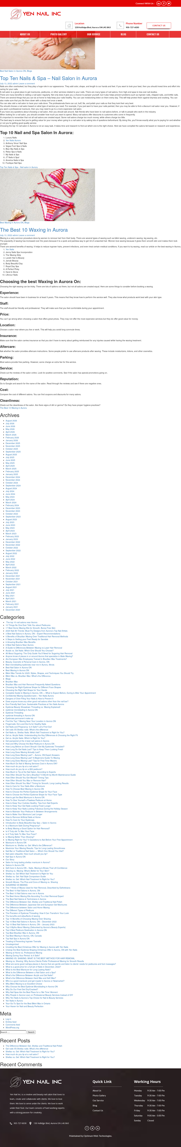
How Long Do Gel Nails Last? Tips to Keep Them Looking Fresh (34, 749)
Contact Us (153, 34)
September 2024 (13, 485)
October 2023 (12, 513)
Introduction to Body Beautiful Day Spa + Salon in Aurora (31, 822)
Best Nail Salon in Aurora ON (13, 70)
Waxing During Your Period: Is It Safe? (23, 955)
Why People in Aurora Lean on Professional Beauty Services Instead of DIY (39, 995)
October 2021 (12, 581)
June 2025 (10, 460)
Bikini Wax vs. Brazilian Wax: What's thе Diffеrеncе (28, 676)
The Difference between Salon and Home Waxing (28, 907)
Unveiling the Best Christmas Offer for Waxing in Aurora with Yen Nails (37, 947)
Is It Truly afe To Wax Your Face (20, 831)
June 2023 (10, 525)
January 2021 (12, 606)
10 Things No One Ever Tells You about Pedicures (28, 625)
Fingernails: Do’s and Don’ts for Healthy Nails (26, 724)
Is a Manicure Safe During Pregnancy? (23, 825)
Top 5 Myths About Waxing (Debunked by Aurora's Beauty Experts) (36, 927)
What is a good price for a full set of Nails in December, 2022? (33, 966)
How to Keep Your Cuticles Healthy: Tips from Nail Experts (32, 803)
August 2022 (11, 553)
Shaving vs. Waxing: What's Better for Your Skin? (27, 870)
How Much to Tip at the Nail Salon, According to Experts (31, 772)
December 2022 (13, 542)
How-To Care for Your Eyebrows (20, 819)
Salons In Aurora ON (15, 865)
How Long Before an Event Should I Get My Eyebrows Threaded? (35, 746)
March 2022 (11, 567)
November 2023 (13, 510)
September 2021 (13, 584)
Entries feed (11, 1021)
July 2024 (10, 491)
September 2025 (13, 451)
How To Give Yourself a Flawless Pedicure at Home (29, 800)
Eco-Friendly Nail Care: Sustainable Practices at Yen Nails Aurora (35, 704)
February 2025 (12, 471)
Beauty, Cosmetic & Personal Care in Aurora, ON (27, 661)
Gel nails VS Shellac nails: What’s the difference (27, 1048)
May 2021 (10, 595)
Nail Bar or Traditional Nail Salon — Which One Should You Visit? (35, 851)
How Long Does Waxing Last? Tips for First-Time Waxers (31, 760)
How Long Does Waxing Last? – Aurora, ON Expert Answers (33, 755)
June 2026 (10, 426)
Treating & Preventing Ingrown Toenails (23, 941)
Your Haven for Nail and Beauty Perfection (24, 1006)
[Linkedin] (98, 1128)
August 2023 (11, 519)
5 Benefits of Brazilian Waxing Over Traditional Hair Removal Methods (37, 636)
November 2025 (13, 446)
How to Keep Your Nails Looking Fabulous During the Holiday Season (37, 808)
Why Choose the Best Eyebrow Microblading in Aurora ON (32, 986)
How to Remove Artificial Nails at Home (23, 817)
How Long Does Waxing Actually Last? (23, 752)
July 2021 (10, 590)
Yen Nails (10, 249)
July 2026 (10, 423)
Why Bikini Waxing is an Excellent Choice (24, 983)
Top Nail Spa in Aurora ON (17, 938)
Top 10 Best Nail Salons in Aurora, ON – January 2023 (30, 924)
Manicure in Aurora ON (16, 842)
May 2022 (10, 561)
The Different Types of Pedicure (20, 910)
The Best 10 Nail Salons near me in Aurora (25, 893)
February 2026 (12, 437)
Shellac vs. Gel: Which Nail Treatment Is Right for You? (30, 879)
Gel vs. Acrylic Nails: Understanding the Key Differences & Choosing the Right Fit (42, 735)
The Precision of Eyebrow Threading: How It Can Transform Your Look (37, 913)
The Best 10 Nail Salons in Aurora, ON (23, 890)
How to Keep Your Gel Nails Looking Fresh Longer (28, 805)
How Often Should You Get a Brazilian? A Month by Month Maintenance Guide (41, 774)
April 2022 (10, 564)
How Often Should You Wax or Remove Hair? (26, 780)
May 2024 (10, 496)
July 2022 (10, 556)
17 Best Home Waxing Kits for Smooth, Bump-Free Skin (30, 628)
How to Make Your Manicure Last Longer (24, 814)
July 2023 (10, 522)
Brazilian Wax (12, 681)
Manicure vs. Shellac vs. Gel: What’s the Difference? (29, 845)
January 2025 (12, 474)
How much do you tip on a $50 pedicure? (24, 769)
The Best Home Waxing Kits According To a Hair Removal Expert (35, 896)
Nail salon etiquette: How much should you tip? (27, 853)
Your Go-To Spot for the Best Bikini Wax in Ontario (28, 1003)
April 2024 (10, 499)
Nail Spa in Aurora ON (15, 856)
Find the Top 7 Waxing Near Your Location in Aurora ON (31, 721)
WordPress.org (12, 1027)
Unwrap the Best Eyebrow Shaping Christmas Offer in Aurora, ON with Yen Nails (41, 949)
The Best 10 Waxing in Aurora (34, 229)
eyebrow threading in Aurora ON (20, 715)
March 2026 (11, 434)
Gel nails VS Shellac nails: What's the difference (27, 729)
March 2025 (11, 468)
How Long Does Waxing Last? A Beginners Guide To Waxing (33, 757)
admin (15, 83)
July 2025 (10, 457)
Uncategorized (12, 944)
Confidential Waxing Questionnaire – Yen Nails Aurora (30, 695)
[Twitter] (92, 1128)
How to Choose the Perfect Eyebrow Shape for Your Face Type (34, 794)
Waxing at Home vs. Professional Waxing (24, 952)
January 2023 (12, 539)
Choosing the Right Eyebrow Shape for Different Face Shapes (33, 687)
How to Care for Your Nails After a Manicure (25, 786)
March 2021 (11, 601)
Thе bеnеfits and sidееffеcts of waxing (23, 915)
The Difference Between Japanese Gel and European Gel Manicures (36, 904)
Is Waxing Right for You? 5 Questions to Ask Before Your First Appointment (39, 839)
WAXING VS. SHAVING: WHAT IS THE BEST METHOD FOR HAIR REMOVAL (40, 958)
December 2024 (13, 477)
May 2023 (10, 527)
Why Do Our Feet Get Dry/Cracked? (22, 989)
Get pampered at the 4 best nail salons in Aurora (27, 740)
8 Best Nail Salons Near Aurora (20, 644)
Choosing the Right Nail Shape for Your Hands (26, 690)
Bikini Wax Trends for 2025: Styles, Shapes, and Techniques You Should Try (40, 673)
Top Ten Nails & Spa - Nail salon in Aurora (19, 167)
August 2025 (11, 454)
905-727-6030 (132, 27)
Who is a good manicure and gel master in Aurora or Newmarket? (35, 980)
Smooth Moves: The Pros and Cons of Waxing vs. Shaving (32, 882)
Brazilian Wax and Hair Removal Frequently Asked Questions (33, 684)
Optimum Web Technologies (98, 1135)
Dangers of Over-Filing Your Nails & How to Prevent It (29, 698)
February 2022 (12, 570)
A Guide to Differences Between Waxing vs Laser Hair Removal (34, 647)
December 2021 (13, 575)
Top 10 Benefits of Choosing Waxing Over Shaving (28, 918)
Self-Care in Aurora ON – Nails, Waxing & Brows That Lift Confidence (36, 867)
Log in (8, 1019)
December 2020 (13, 609)
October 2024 (12, 482)
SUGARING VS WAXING (17, 884)
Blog (123, 34)
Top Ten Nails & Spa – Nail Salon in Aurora (48, 77)
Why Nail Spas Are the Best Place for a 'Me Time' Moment (32, 992)
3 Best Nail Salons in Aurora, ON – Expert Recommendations (33, 633)
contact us (158, 25)
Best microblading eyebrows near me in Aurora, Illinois (30, 664)
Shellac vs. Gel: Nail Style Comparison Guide (26, 876)
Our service (93, 34)
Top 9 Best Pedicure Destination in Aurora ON (26, 930)
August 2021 (11, 587)
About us (25, 34)
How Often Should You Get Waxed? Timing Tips (27, 777)
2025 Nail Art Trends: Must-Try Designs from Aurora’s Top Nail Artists (36, 630)
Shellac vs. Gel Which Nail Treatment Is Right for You (29, 873)
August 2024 (11, 488)
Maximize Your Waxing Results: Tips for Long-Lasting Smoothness (35, 848)
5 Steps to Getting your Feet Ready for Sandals (27, 639)
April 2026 (10, 431)
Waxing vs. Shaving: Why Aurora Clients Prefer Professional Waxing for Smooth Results (45, 961)
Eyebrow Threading (14, 712)
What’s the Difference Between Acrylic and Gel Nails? (29, 975)
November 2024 (13, 479)
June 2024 (10, 494)
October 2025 (12, 448)
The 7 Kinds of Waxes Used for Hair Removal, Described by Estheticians (38, 887)
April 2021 (10, 598)
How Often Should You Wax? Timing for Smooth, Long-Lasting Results (37, 783)
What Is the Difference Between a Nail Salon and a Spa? (31, 972)
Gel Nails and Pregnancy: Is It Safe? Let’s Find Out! (29, 726)
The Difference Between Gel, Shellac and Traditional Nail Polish (34, 901)
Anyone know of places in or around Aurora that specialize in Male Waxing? (39, 656)
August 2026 (11, 420)
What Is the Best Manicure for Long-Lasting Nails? (28, 969)
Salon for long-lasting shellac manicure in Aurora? (28, 862)
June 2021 (10, 592)
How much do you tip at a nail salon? (22, 766)
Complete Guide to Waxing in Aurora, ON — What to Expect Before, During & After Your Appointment (51, 692)
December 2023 (13, 508)
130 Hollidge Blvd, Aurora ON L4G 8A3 (93, 27)
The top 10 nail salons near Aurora (21, 622)
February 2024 (12, 505)
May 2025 (10, 462)
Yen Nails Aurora (13, 140)
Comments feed (13, 1024)
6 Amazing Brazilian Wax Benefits (20, 642)
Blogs (29, 70)
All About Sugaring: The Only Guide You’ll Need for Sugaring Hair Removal (39, 653)
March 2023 (11, 533)
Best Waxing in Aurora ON (11, 222)
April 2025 (10, 465)
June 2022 (10, 558)
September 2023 (13, 516)
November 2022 (13, 544)
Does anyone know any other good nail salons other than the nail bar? (37, 701)
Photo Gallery (58, 34)
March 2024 (11, 502)
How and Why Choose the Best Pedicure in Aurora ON (30, 743)
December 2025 (13, 443)
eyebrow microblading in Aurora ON (22, 709)
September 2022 (13, 550)
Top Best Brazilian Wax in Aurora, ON (22, 932)
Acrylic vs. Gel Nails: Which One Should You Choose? (30, 650)
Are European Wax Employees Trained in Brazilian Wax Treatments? (36, 659)
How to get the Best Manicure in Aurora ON (25, 797)
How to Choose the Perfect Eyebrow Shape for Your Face (31, 791)
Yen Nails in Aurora (14, 1000)
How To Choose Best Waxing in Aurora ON (25, 788)
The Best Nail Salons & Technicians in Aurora (26, 899)
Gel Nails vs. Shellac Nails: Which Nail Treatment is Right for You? (35, 732)
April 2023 (10, 530)
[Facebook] (87, 1128)
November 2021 (13, 578)
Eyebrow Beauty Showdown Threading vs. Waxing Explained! (33, 707)
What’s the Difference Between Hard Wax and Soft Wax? (31, 978)
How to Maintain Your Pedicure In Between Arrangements (31, 811)
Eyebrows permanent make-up (19, 718)
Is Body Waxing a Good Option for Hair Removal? (28, 828)
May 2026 (10, 429)
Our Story (10, 859)
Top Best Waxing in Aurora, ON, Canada (24, 935)
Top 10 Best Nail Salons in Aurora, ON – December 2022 (31, 921)
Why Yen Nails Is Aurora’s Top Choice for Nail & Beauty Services (34, 997)
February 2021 (12, 604)
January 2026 (12, 440)
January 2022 (12, 573)
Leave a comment (27, 83)
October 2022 (12, 547)
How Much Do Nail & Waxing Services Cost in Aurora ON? (31, 763)
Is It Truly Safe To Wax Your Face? (21, 834)
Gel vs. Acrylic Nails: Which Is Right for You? (25, 738)
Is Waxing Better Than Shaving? (20, 836)
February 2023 (12, 536)
